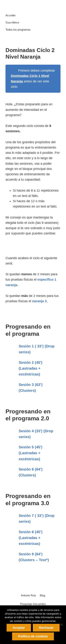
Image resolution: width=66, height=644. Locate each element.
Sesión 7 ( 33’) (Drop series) (36, 518)
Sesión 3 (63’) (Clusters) (31, 388)
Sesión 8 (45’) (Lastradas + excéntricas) (31, 538)
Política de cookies (33, 636)
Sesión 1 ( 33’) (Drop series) (36, 349)
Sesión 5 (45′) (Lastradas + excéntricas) (30, 453)
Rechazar (46, 628)
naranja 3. (39, 301)
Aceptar (19, 628)
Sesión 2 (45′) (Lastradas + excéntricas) (30, 368)
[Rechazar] (61, 624)
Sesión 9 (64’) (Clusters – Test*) (34, 557)
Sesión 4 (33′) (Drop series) (36, 434)
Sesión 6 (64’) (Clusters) (31, 472)
